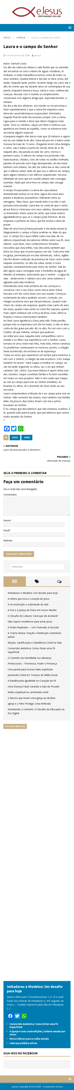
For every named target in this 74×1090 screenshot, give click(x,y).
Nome (6, 520)
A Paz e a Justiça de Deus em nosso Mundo (32, 610)
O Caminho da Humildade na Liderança (29, 657)
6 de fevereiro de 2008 (18, 55)
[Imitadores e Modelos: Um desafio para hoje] (37, 979)
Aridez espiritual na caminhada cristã (28, 692)
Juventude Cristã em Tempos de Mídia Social (32, 675)
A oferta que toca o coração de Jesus (28, 598)
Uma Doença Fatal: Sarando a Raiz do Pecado (33, 686)
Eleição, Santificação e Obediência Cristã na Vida (35, 642)
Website (7, 540)
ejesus (37, 55)
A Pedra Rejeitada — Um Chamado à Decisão (33, 627)
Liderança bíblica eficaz (23, 1043)
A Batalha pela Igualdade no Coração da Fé (32, 680)
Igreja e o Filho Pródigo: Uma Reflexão (29, 703)
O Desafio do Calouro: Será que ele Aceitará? (33, 615)
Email (6, 530)
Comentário (10, 494)
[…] (8, 1008)
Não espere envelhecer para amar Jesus (30, 621)
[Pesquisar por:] (37, 567)
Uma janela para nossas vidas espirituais (30, 669)
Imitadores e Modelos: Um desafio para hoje (33, 593)
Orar (27, 437)
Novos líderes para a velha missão (29, 1038)
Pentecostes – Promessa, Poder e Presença (32, 663)
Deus (15, 437)
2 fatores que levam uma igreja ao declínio (31, 698)
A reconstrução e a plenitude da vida (28, 604)
